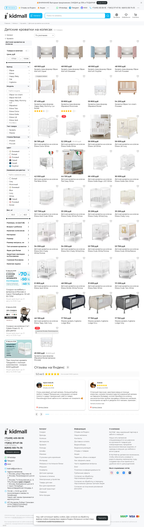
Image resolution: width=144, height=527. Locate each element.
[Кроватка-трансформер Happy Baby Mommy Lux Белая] (46, 87)
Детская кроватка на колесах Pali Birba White (46, 180)
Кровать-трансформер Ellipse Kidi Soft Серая (46, 70)
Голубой (21, 166)
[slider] (7, 62)
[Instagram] (111, 472)
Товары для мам (45, 483)
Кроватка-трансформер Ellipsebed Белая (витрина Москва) (44, 358)
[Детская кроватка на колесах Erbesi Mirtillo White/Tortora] (73, 268)
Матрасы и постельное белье (51, 464)
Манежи (42, 454)
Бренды (42, 435)
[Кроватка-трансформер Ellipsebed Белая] (100, 87)
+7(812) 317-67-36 (114, 8)
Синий (21, 163)
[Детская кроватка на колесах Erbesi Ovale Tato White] (127, 268)
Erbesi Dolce (19, 111)
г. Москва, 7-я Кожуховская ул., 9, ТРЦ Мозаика (20, 481)
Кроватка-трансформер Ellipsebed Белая (97, 105)
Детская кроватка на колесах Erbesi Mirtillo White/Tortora (73, 287)
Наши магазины (80, 435)
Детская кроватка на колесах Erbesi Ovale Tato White (127, 287)
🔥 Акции (41, 8)
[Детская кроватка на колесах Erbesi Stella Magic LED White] (100, 162)
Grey (19, 182)
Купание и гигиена (47, 476)
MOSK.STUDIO (17, 517)
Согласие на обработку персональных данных (83, 477)
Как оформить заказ (82, 460)
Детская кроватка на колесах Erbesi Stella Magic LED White (100, 180)
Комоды (42, 448)
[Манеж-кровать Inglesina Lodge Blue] (73, 303)
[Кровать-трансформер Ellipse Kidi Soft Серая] (46, 52)
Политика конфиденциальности (87, 470)
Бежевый (21, 151)
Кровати (23, 23)
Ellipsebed (19, 106)
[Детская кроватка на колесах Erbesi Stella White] (73, 127)
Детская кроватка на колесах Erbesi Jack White (46, 287)
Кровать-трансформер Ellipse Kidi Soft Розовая (126, 70)
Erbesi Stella (19, 114)
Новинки (43, 492)
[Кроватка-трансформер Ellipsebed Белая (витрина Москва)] (46, 338)
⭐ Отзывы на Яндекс (27, 8)
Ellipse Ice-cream (19, 95)
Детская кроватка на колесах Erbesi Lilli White (100, 145)
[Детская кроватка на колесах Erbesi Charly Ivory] (127, 196)
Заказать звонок (12, 452)
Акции (76, 454)
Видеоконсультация (82, 448)
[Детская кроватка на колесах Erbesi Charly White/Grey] (100, 196)
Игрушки (43, 467)
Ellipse (19, 70)
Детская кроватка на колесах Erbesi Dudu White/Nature (127, 250)
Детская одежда (46, 473)
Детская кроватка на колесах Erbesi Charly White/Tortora (73, 215)
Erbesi (19, 73)
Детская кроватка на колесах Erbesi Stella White (73, 145)
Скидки (42, 432)
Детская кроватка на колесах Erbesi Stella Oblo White (127, 180)
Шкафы (42, 451)
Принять (102, 518)
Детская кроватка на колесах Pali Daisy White (73, 180)
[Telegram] (117, 472)
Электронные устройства (49, 479)
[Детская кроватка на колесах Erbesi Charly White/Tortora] (73, 196)
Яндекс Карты (43, 407)
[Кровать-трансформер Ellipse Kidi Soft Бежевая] (73, 52)
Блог (76, 467)
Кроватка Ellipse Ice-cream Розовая (125, 105)
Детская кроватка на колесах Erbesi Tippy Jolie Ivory (46, 322)
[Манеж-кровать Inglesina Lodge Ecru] (100, 303)
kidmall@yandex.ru (14, 469)
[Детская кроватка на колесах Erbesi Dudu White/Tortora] (100, 231)
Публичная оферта (82, 473)
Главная (7, 23)
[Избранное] (57, 41)
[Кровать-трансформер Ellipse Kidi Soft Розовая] (127, 52)
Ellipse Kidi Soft (19, 98)
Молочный (19, 184)
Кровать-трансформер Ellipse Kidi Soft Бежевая (73, 70)
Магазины (12, 8)
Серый (21, 160)
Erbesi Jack (19, 120)
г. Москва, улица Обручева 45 (19, 474)
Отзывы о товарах (81, 451)
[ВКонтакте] (123, 472)
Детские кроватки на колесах (15, 43)
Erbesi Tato (19, 108)
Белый (21, 154)
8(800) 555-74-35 (128, 8)
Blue (19, 190)
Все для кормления (47, 486)
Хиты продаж (44, 495)
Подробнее (102, 2)
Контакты (78, 438)
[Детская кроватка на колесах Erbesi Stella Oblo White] (127, 162)
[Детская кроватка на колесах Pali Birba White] (46, 162)
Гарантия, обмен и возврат (85, 457)
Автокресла (44, 442)
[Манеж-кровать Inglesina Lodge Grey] (127, 303)
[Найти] (107, 15)
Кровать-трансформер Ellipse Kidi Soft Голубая (99, 70)
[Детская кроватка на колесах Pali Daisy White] (73, 162)
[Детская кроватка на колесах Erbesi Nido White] (100, 268)
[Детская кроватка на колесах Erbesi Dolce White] (46, 127)
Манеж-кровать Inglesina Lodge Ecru (98, 322)
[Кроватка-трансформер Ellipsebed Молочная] (73, 87)
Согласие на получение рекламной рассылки (88, 488)
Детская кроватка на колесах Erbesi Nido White (100, 287)
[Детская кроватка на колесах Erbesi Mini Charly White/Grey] (73, 231)
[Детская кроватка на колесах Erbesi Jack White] (46, 268)
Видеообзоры (80, 445)
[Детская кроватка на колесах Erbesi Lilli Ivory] (127, 127)
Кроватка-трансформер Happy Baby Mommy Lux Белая (44, 106)
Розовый (21, 157)
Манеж (19, 133)
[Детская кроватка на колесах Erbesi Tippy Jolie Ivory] (46, 303)
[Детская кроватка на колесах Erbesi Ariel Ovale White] (46, 196)
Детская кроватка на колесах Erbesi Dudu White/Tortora (100, 250)
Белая (19, 205)
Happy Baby (19, 76)
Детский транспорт (47, 489)
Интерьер (43, 460)
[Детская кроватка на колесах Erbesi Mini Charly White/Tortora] (46, 231)
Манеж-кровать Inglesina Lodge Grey (125, 322)
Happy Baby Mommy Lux (19, 102)
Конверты (43, 470)
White (19, 196)
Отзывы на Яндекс (49, 367)
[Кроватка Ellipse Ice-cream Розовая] (127, 87)
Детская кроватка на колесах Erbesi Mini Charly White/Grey (73, 250)
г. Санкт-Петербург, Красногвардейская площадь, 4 (20, 487)
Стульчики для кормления (49, 457)
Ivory (19, 193)
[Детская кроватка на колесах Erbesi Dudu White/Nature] (127, 231)
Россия (19, 144)
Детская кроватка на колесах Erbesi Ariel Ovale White (46, 215)
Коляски (42, 438)
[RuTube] (129, 472)
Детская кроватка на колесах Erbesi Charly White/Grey (100, 215)
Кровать (19, 130)
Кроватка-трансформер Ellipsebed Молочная (70, 105)
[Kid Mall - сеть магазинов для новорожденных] (15, 15)
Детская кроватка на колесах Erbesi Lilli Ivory (127, 145)
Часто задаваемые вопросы (85, 464)
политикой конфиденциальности (50, 521)
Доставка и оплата (81, 442)
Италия (19, 141)
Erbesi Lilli (19, 117)
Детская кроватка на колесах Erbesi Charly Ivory (127, 215)
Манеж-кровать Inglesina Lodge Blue (71, 322)
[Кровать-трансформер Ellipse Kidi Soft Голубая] (100, 52)
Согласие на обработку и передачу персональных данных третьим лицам (89, 482)
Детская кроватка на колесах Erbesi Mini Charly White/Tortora (46, 251)
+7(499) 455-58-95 (99, 8)
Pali (19, 79)
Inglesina (19, 82)
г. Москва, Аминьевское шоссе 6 (20, 484)
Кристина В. (48, 383)
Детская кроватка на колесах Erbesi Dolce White (46, 145)
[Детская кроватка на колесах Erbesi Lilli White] (100, 127)
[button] (36, 414)
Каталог (15, 23)
